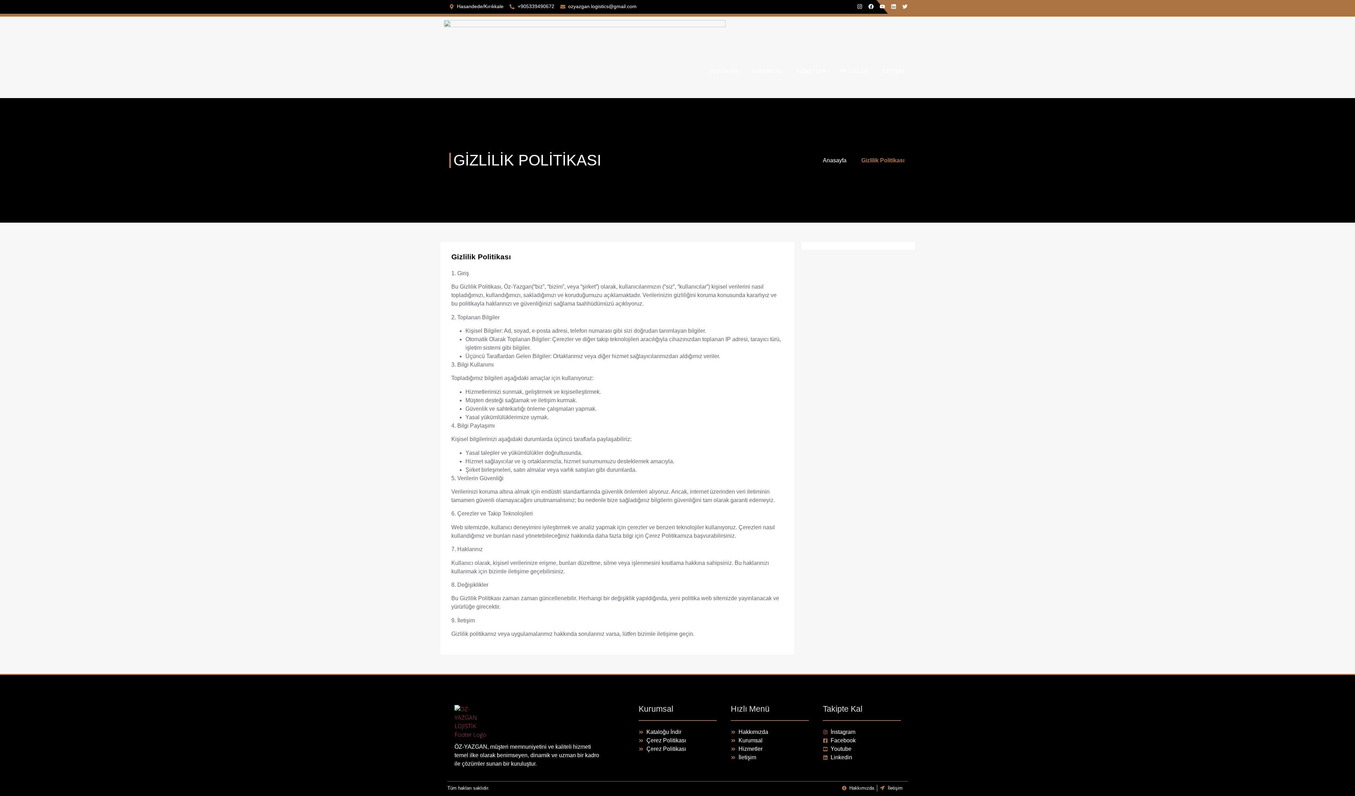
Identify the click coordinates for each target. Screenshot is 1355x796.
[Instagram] (859, 6)
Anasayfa (724, 71)
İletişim (893, 71)
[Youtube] (882, 6)
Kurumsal (767, 71)
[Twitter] (905, 6)
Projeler (854, 71)
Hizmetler (811, 71)
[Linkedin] (893, 6)
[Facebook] (871, 6)
